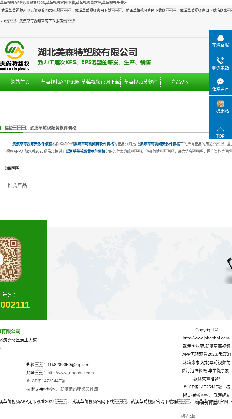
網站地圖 (188, 416)
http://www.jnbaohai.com (70, 372)
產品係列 (181, 81)
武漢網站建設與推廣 (79, 389)
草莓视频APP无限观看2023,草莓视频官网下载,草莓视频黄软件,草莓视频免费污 (63, 3)
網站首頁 (20, 81)
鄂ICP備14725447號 (45, 380)
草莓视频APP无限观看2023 (60, 90)
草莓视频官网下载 (100, 81)
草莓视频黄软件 (141, 81)
